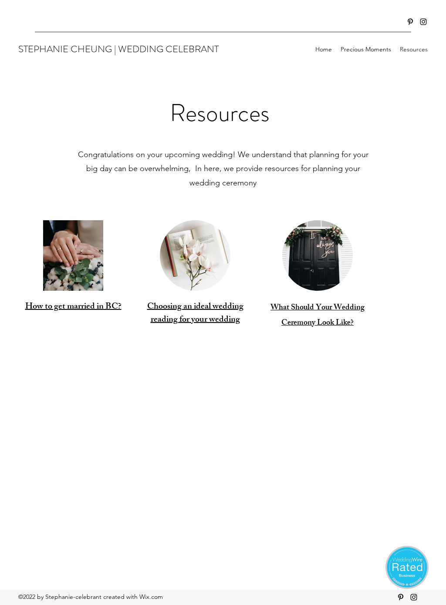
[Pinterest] (410, 21)
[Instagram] (423, 21)
